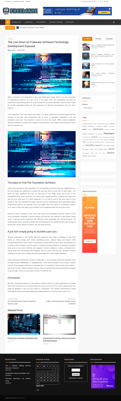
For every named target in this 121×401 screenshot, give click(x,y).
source (111, 149)
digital (84, 129)
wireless (84, 156)
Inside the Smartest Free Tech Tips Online (102, 83)
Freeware (80, 378)
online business (90, 142)
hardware (94, 137)
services (98, 145)
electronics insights (109, 129)
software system (103, 149)
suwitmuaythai (85, 153)
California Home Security (103, 123)
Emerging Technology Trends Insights (32, 27)
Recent (99, 38)
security (90, 145)
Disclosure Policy (19, 1)
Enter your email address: (76, 372)
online (84, 142)
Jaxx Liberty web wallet (103, 139)
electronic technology (88, 134)
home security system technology (106, 137)
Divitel (89, 129)
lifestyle (112, 139)
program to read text (109, 142)
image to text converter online (89, 139)
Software (70, 22)
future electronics (86, 137)
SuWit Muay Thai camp (98, 153)
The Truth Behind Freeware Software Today (102, 74)
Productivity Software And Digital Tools (23, 338)
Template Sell (20, 398)
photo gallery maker (99, 142)
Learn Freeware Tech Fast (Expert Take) (102, 65)
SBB (83, 145)
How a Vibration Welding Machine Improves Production (102, 46)
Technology (16, 22)
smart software (106, 145)
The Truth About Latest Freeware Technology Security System (22, 302)
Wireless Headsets (92, 156)
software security (94, 149)
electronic (98, 129)
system (110, 152)
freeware (109, 133)
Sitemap (28, 1)
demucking (111, 126)
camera (112, 123)
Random (110, 38)
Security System (56, 22)
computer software (101, 126)
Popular (88, 38)
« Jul (37, 390)
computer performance (88, 126)
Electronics (41, 22)
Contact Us (8, 1)
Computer (29, 22)
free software (98, 134)
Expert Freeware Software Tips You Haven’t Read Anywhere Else (102, 55)
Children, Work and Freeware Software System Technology (61, 302)
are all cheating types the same (89, 123)
